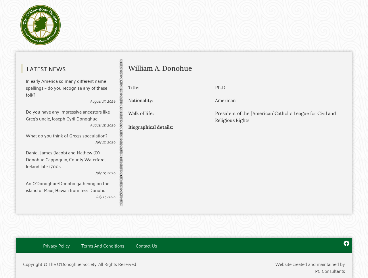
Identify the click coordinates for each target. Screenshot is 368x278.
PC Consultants (330, 271)
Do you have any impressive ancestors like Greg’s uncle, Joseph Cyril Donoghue (68, 115)
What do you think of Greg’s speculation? (66, 135)
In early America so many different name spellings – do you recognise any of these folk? (66, 88)
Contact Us (146, 245)
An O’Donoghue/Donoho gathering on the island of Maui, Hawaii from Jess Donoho (67, 186)
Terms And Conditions (102, 245)
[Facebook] (346, 243)
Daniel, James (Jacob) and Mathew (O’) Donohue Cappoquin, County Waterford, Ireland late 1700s (65, 159)
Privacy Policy (56, 245)
